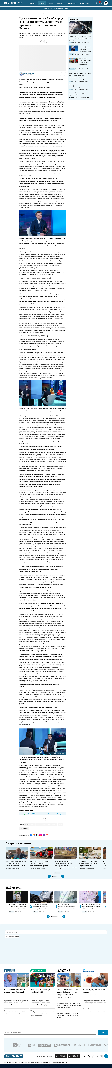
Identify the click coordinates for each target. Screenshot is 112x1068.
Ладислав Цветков (61, 234)
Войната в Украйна (58, 8)
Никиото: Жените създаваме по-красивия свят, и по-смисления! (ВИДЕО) (67, 1015)
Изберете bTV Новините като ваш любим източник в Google (44, 814)
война (38, 824)
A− (60, 74)
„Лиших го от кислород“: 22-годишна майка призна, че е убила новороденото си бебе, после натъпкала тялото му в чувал (80, 76)
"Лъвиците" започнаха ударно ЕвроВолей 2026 (77, 94)
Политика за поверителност (22, 1062)
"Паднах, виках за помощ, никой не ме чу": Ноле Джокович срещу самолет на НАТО (42, 1013)
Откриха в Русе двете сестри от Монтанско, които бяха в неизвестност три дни (85, 48)
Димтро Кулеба (24, 828)
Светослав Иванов (29, 73)
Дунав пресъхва (48, 8)
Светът (51, 3)
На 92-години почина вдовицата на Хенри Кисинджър (79, 86)
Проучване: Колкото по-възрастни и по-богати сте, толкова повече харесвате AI (16, 1003)
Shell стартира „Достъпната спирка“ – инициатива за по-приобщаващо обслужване (85, 62)
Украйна (27, 824)
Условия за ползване (58, 1062)
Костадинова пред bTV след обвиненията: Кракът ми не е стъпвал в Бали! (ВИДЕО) (40, 1003)
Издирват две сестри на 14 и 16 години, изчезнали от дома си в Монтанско (18, 906)
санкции (44, 824)
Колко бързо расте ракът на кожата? (94, 990)
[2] (99, 3)
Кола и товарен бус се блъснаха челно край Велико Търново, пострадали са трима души (80, 38)
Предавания (72, 3)
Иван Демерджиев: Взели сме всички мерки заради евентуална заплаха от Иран (16, 863)
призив (60, 824)
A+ (64, 74)
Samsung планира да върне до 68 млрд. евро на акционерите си (15, 1012)
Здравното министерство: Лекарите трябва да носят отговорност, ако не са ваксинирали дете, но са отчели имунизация (65, 865)
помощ (32, 824)
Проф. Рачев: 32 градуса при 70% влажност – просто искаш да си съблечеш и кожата (91, 906)
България (42, 3)
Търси (103, 1032)
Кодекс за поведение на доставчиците (41, 1062)
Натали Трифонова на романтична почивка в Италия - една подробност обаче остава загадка (69, 1005)
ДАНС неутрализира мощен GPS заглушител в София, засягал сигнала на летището (67, 906)
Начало (40, 14)
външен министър (52, 824)
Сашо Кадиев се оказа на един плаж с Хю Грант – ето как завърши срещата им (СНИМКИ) (68, 992)
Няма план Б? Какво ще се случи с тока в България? (14, 990)
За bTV (6, 1062)
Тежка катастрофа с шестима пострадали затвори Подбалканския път (41, 906)
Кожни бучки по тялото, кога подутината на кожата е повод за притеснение (94, 1010)
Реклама (11, 1062)
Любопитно (61, 3)
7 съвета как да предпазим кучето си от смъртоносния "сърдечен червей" (88, 863)
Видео (66, 8)
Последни (32, 3)
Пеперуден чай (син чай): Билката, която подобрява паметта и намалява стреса (95, 1002)
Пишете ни (68, 1062)
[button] (49, 876)
